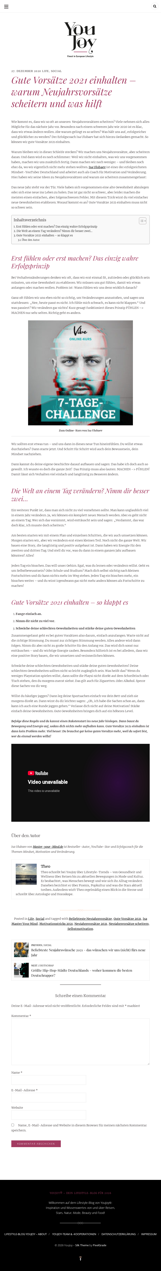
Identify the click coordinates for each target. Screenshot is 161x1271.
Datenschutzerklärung (118, 1234)
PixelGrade (99, 1245)
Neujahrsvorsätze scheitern (129, 924)
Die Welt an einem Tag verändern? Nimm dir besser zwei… (54, 231)
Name (16, 1072)
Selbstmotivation (80, 929)
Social (56, 71)
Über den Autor (31, 239)
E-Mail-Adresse (24, 1090)
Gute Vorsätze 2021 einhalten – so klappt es (44, 235)
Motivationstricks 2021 (56, 924)
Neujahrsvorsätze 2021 (90, 924)
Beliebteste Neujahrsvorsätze (90, 919)
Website (17, 1108)
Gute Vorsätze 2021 (127, 919)
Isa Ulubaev (97, 167)
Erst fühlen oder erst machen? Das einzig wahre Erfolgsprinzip (56, 226)
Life (45, 71)
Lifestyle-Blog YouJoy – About (25, 1234)
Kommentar (21, 1016)
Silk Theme (82, 1245)
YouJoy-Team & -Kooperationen (74, 1234)
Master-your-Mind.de (48, 847)
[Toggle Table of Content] (140, 220)
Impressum (149, 1234)
